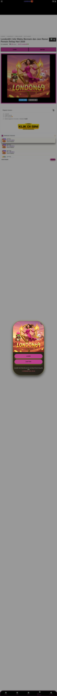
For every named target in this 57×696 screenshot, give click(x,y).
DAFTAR (28, 361)
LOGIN (28, 356)
